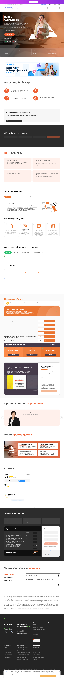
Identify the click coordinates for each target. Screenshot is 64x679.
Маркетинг (6, 650)
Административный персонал (22, 647)
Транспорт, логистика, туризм (22, 659)
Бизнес (5, 647)
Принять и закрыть (48, 675)
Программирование (8, 655)
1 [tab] (31, 427)
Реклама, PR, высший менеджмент (23, 652)
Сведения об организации (37, 631)
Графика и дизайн (7, 652)
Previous (3, 418)
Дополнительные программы (38, 657)
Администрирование (8, 654)
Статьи (34, 636)
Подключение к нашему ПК (38, 627)
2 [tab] (32, 427)
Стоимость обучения (43, 670)
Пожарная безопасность (21, 657)
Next (61, 418)
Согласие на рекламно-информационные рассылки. (11, 139)
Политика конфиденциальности (39, 629)
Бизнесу (12, 4)
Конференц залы (36, 625)
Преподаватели (35, 634)
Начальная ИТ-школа (36, 652)
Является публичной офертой (37, 667)
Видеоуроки (35, 659)
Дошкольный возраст (37, 650)
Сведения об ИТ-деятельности (52, 670)
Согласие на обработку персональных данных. (26, 139)
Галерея (34, 624)
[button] (26, 240)
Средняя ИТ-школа (36, 654)
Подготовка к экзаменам (37, 649)
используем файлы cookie (20, 669)
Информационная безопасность (23, 650)
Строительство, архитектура (22, 649)
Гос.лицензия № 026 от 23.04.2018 (9, 667)
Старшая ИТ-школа (36, 655)
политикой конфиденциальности (47, 547)
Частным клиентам (7, 4)
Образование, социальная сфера (23, 654)
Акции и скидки (35, 632)
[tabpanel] (32, 418)
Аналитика (6, 649)
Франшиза (16, 4)
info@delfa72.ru (7, 626)
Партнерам (21, 4)
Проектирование (7, 657)
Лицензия (34, 637)
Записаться (34, 1)
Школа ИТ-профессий (36, 647)
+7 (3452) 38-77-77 (44, 4)
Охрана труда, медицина (21, 655)
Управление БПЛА (20, 661)
